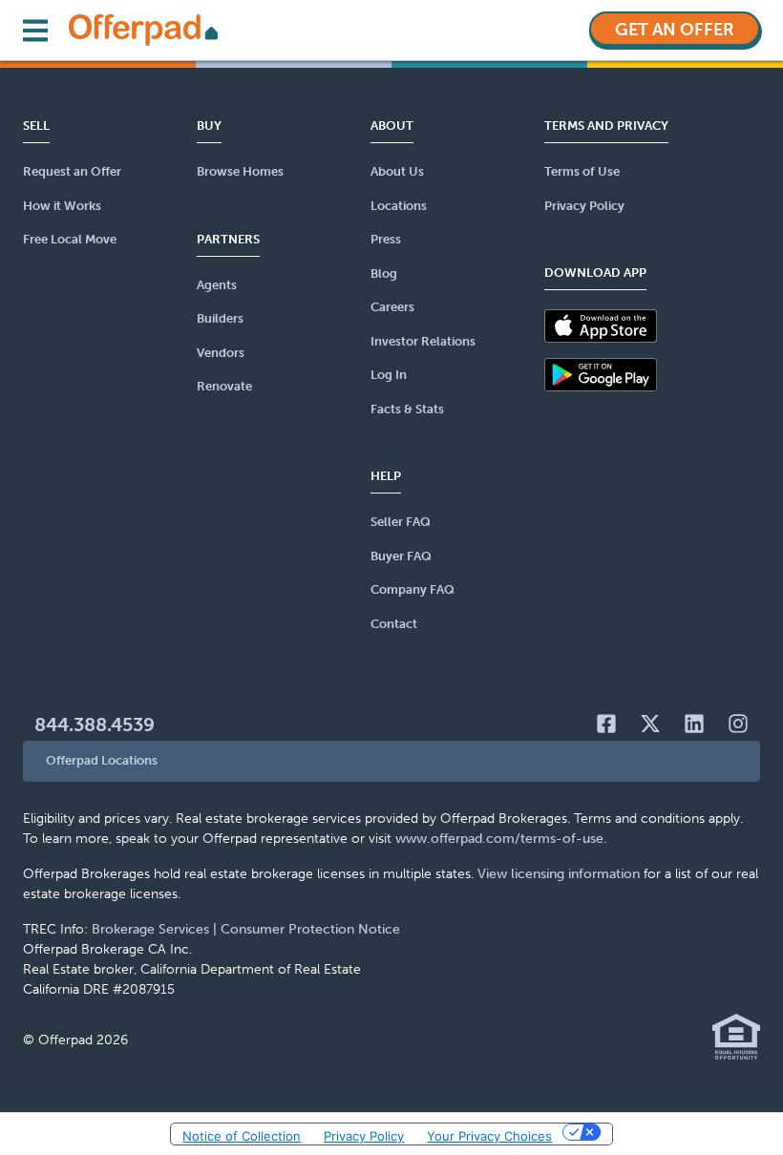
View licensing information (558, 874)
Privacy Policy (364, 1136)
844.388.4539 (94, 724)
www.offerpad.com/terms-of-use (499, 838)
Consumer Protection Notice (310, 929)
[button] (391, 761)
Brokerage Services (150, 929)
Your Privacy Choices (489, 1136)
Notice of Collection (241, 1136)
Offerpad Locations (102, 760)
